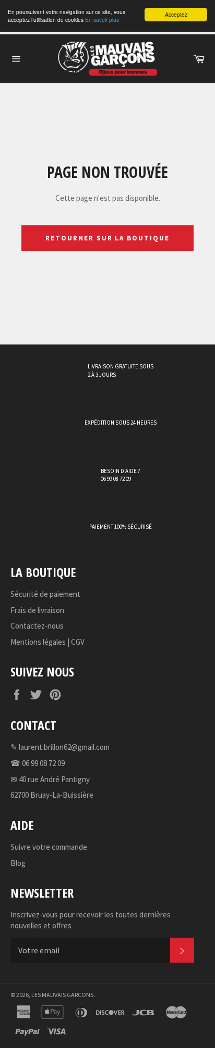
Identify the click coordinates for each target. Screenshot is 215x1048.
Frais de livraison (37, 610)
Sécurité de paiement (45, 594)
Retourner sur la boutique (107, 238)
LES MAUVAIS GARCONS (62, 995)
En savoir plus (102, 19)
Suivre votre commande (48, 847)
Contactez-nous (37, 626)
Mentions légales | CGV (47, 642)
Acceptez (176, 14)
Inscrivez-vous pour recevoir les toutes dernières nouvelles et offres (90, 920)
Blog (18, 863)
